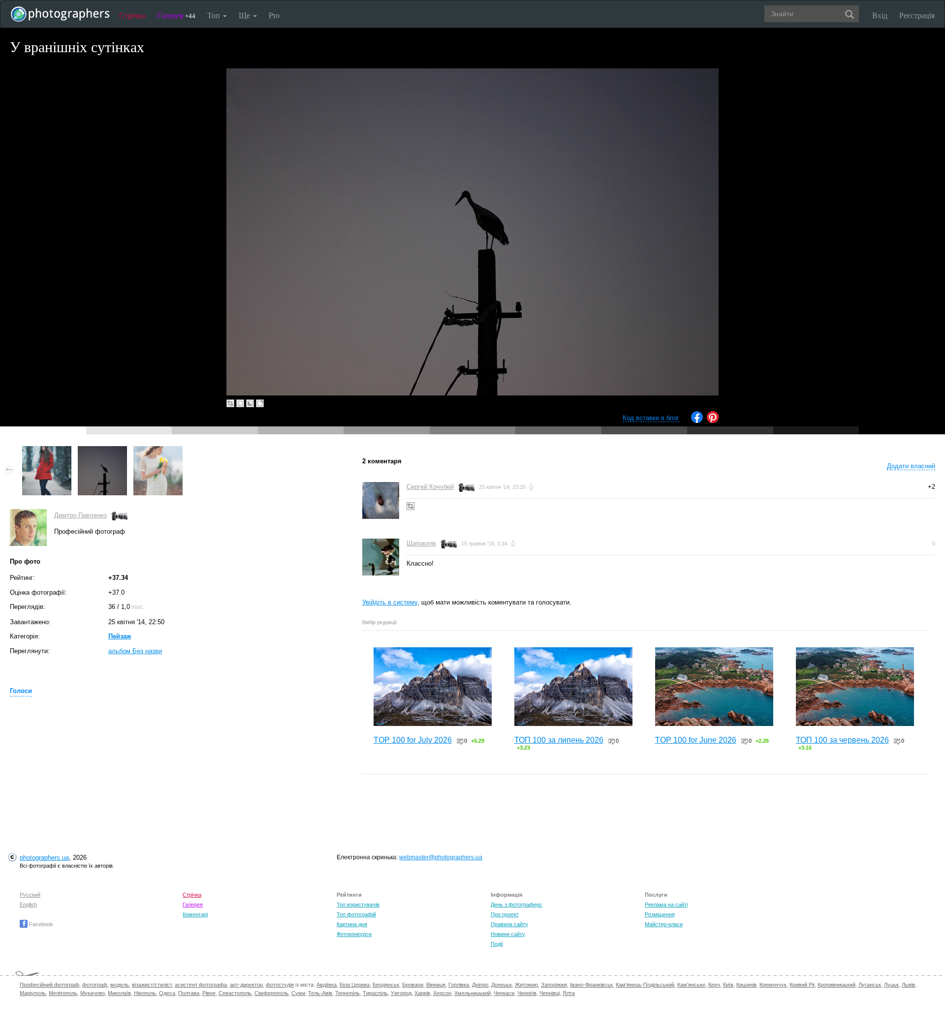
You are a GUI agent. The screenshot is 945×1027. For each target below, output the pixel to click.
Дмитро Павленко (80, 515)
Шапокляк (421, 543)
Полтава (188, 993)
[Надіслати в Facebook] (697, 420)
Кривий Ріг (802, 985)
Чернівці (549, 993)
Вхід (879, 15)
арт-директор (246, 985)
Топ (214, 15)
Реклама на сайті (666, 904)
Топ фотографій (356, 914)
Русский (30, 895)
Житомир (526, 985)
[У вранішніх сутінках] (102, 450)
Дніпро (480, 985)
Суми (298, 993)
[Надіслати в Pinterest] (713, 420)
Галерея (176, 15)
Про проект (505, 914)
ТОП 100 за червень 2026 (842, 740)
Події (497, 944)
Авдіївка (326, 985)
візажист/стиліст (152, 985)
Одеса (167, 993)
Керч (714, 985)
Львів (908, 985)
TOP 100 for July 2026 (413, 740)
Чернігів (526, 993)
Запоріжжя (554, 985)
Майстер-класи (664, 924)
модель (119, 985)
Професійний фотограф (49, 985)
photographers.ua (44, 857)
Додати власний (911, 466)
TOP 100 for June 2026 (695, 740)
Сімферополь (271, 993)
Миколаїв (119, 993)
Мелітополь (63, 993)
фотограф (94, 985)
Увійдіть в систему (389, 602)
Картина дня (352, 924)
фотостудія (280, 985)
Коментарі (195, 914)
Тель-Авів (320, 993)
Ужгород (401, 993)
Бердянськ (386, 985)
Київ (728, 985)
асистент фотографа (201, 985)
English (28, 904)
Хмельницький (472, 993)
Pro (274, 15)
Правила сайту (509, 924)
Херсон (442, 993)
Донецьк (501, 985)
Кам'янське (691, 985)
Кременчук (773, 985)
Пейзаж (119, 636)
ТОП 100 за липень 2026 (558, 740)
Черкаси (504, 993)
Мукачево (92, 993)
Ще (245, 15)
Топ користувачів (358, 904)
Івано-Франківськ (591, 985)
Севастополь (235, 993)
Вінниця (435, 985)
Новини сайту (508, 934)
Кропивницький (836, 985)
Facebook (40, 924)
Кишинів (746, 985)
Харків (422, 993)
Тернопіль (347, 993)
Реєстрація (917, 15)
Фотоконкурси (354, 934)
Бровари (412, 985)
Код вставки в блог (651, 418)
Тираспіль (375, 993)
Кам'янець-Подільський (645, 985)
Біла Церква (355, 985)
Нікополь (145, 993)
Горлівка (458, 985)
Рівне (209, 993)
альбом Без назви (135, 651)
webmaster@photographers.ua (440, 857)
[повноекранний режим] (260, 403)
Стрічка (132, 15)
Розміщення (660, 914)
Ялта (569, 993)
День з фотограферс (516, 904)
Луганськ (869, 985)
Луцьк (891, 985)
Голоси (21, 691)
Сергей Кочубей (430, 486)
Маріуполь (33, 993)
